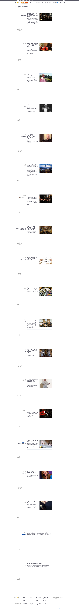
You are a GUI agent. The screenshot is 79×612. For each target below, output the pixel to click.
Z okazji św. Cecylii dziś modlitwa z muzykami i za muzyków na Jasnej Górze (32, 165)
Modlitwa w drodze (22, 0)
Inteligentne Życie (23, 44)
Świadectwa (31, 604)
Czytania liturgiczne (39, 603)
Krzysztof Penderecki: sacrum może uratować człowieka (32, 105)
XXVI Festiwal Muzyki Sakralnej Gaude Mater (32, 410)
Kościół (25, 165)
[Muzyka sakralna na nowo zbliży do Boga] (46, 444)
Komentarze (38, 2)
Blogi (26, 0)
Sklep (32, 0)
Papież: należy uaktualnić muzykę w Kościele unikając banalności (32, 380)
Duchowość (31, 603)
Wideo (46, 2)
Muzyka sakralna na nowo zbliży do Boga (32, 441)
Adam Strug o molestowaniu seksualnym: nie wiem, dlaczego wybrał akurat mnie (32, 136)
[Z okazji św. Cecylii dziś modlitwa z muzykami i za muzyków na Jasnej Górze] (46, 168)
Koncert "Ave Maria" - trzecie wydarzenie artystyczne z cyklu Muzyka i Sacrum (31, 228)
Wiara (43, 2)
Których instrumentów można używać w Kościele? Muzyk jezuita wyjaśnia (32, 288)
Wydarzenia (32, 2)
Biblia (14, 0)
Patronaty (24, 258)
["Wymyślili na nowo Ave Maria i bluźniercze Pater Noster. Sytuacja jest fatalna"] (46, 353)
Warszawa (54, 2)
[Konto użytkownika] (64, 2)
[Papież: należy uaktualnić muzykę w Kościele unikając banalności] (46, 383)
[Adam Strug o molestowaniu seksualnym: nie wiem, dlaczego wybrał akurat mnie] (46, 138)
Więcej (50, 2)
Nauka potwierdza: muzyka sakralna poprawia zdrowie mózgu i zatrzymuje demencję (32, 45)
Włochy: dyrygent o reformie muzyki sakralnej (37, 532)
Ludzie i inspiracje (47, 604)
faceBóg (29, 0)
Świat (24, 597)
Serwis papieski (25, 603)
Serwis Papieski (24, 380)
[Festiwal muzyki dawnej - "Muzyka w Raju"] (46, 505)
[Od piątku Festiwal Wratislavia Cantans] (46, 475)
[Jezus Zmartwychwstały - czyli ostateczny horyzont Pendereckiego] (46, 77)
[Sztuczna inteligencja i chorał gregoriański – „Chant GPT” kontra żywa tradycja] (46, 17)
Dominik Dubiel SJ (23, 197)
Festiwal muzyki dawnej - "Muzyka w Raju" (32, 502)
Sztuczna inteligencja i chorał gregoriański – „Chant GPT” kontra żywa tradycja (32, 15)
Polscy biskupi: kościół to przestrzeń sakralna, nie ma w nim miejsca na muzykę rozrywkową (32, 321)
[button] (60, 2)
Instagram (64, 0)
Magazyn (18, 0)
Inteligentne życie (45, 598)
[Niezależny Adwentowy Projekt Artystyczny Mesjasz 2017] (46, 261)
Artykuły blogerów (25, 604)
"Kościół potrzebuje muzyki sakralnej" (35, 563)
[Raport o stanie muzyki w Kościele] (46, 199)
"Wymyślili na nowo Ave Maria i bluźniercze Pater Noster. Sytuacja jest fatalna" (32, 351)
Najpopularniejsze (49, 10)
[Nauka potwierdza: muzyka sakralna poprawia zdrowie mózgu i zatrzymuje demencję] (46, 47)
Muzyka (25, 502)
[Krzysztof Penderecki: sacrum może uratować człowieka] (46, 108)
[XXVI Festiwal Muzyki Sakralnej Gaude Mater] (46, 413)
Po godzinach (24, 410)
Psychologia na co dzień (40, 604)
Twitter (63, 0)
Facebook (53, 599)
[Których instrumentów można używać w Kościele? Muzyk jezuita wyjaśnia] (46, 291)
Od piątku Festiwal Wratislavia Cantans (31, 472)
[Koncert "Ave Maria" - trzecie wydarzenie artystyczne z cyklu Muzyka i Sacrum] (46, 230)
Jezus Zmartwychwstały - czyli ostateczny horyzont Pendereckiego (32, 74)
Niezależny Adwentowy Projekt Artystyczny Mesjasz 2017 (32, 258)
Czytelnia (31, 600)
